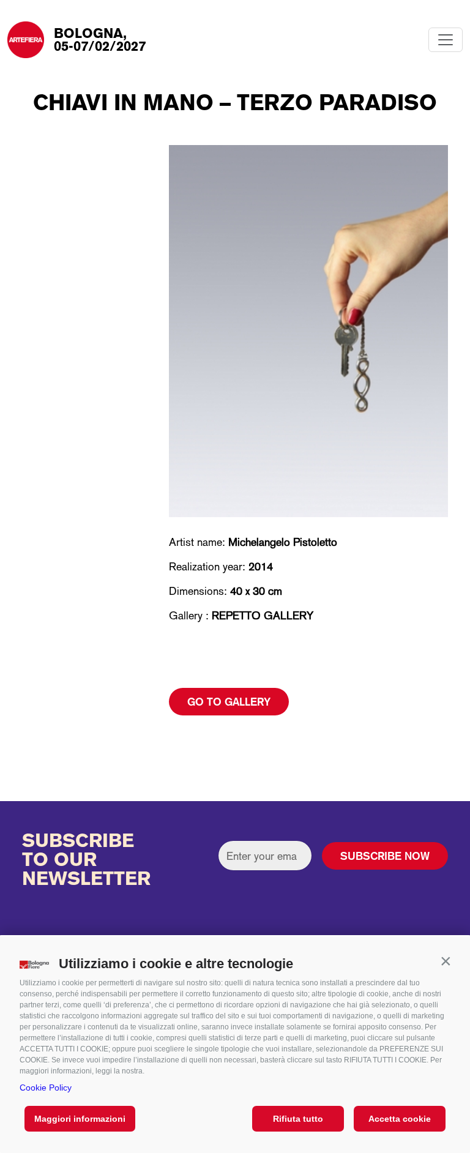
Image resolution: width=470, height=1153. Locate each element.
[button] (445, 961)
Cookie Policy (46, 1087)
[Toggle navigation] (445, 40)
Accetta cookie (399, 1119)
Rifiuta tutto (298, 1119)
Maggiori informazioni (79, 1119)
